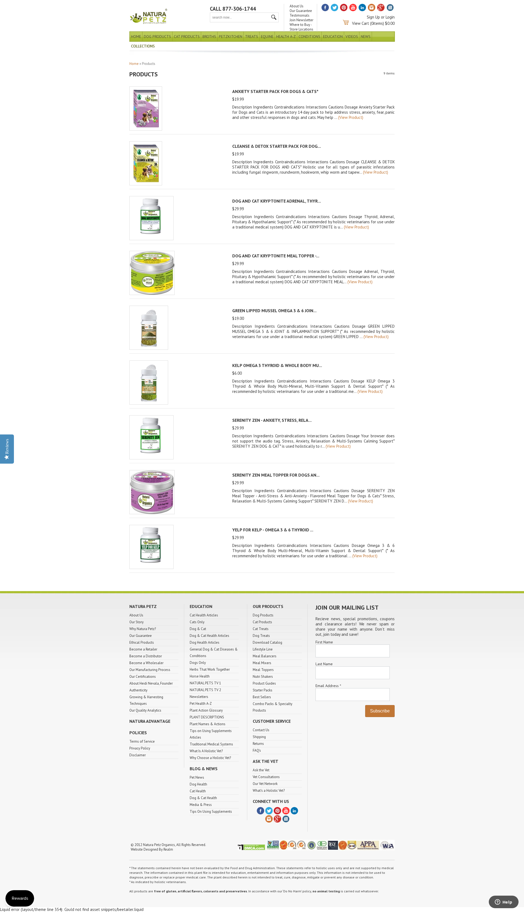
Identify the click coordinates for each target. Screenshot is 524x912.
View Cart (360, 23)
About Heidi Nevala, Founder (151, 683)
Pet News (197, 777)
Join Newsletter (301, 20)
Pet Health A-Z (201, 703)
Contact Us (261, 730)
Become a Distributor (145, 656)
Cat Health (198, 791)
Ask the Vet (261, 770)
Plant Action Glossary (206, 710)
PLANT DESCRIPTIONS (207, 717)
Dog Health (198, 784)
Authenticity (138, 690)
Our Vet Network (265, 783)
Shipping (259, 737)
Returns (258, 743)
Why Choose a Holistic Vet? (210, 758)
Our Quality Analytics (145, 710)
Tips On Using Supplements (211, 811)
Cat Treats (261, 629)
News (366, 36)
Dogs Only (198, 662)
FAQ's (257, 750)
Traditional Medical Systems (211, 744)
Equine (267, 36)
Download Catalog (267, 642)
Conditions (309, 36)
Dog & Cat (198, 629)
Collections (143, 46)
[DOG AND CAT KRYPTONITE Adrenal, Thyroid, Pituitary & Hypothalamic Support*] (151, 238)
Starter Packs (262, 690)
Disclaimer (137, 755)
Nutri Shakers (263, 676)
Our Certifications (142, 676)
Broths (209, 36)
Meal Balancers (264, 656)
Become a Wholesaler (146, 663)
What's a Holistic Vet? (269, 790)
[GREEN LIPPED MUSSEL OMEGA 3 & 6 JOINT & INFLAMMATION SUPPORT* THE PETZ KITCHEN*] (148, 348)
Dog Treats (261, 635)
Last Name (324, 663)
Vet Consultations (266, 777)
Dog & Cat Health (203, 798)
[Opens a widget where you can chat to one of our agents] (504, 902)
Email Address (328, 685)
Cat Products (187, 36)
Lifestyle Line (263, 649)
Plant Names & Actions (207, 724)
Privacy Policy (139, 748)
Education (333, 36)
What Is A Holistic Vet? (206, 751)
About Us (296, 6)
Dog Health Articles (204, 642)
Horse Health (200, 676)
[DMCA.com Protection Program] (251, 849)
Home (136, 36)
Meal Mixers (262, 663)
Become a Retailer (143, 649)
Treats (251, 36)
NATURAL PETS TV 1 (205, 683)
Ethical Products (141, 642)
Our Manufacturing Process (149, 669)
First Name (324, 642)
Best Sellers (262, 697)
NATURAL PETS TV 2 (205, 690)
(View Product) (350, 117)
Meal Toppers (263, 669)
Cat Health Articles (204, 615)
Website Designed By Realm (152, 849)
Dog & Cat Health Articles (209, 635)
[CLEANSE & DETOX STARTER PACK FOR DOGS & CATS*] (145, 183)
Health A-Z (286, 36)
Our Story (136, 622)
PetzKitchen (230, 36)
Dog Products (157, 36)
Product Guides (264, 683)
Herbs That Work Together (210, 669)
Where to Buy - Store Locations (301, 27)
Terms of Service (142, 741)
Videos (352, 36)
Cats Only (197, 622)
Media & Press (201, 804)
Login (390, 17)
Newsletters (199, 696)
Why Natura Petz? (142, 629)
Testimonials (299, 15)
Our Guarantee (301, 10)
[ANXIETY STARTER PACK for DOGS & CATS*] (145, 129)
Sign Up (373, 17)
